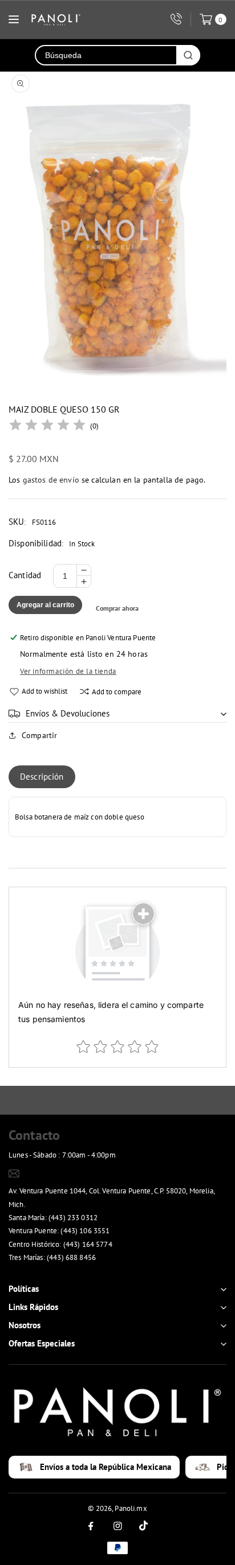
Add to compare (116, 692)
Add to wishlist (44, 691)
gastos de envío (51, 480)
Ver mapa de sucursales (52, 1272)
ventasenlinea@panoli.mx (64, 1173)
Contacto (34, 1135)
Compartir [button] (39, 735)
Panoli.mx (131, 1508)
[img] (47, 426)
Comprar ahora (117, 608)
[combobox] (106, 55)
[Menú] (14, 19)
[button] (117, 713)
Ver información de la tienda (68, 671)
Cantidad (25, 575)
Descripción (42, 776)
